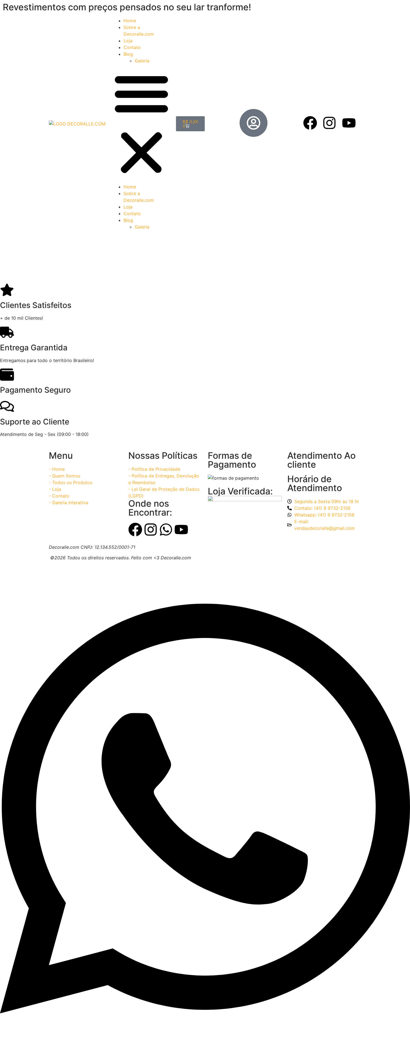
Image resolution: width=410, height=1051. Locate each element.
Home (130, 20)
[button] (141, 123)
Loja (128, 40)
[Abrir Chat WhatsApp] (205, 1041)
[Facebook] (310, 123)
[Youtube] (349, 123)
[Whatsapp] (166, 530)
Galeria (142, 61)
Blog (128, 54)
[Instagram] (329, 123)
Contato (132, 47)
